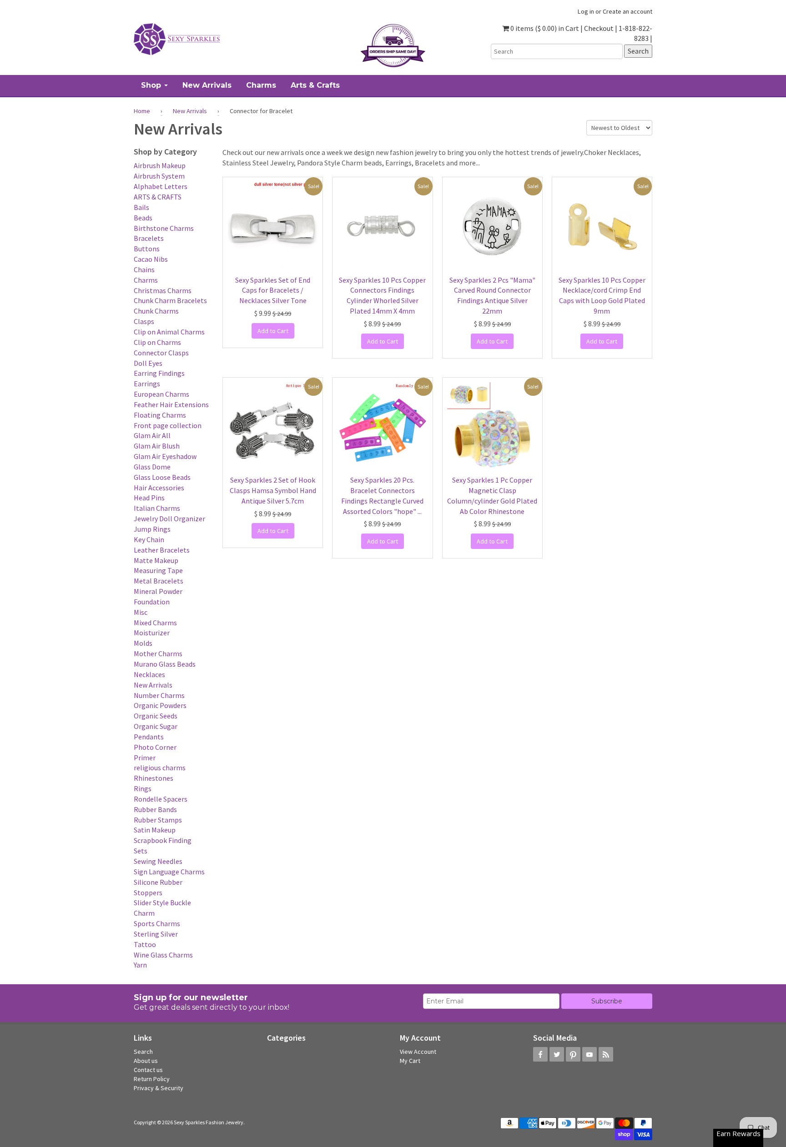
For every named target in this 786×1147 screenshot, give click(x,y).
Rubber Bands (155, 809)
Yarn (140, 964)
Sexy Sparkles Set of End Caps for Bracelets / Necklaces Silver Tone (272, 290)
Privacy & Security (158, 1088)
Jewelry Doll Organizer (169, 518)
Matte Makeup (156, 560)
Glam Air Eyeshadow (165, 456)
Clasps (144, 321)
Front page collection (168, 425)
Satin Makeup (155, 829)
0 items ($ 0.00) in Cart (544, 28)
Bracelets (149, 238)
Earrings (147, 383)
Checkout (599, 28)
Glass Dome (152, 466)
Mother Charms (158, 653)
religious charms (160, 767)
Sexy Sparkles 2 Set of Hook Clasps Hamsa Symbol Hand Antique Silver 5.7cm (273, 490)
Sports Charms (157, 923)
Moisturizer (152, 632)
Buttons (147, 248)
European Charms (161, 394)
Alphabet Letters (160, 186)
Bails (141, 207)
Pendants (149, 736)
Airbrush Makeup (160, 165)
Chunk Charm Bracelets (170, 300)
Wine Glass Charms (163, 954)
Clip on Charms (157, 342)
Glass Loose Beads (162, 477)
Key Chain (149, 539)
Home (142, 111)
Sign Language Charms (169, 871)
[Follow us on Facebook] (540, 1054)
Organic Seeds (155, 715)
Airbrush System (159, 175)
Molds (143, 643)
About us (146, 1061)
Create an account (627, 11)
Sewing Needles (158, 861)
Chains (144, 269)
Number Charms (159, 695)
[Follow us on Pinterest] (573, 1054)
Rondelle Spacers (160, 798)
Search (143, 1051)
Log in (586, 11)
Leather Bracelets (162, 549)
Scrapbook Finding (162, 840)
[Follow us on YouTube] (589, 1054)
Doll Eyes (148, 363)
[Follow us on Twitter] (556, 1054)
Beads (143, 217)
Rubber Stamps (158, 819)
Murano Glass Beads (165, 663)
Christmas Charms (162, 290)
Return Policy (152, 1079)
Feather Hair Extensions (171, 404)
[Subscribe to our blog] (606, 1054)
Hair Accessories (159, 487)
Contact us (148, 1070)
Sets (140, 850)
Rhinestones (153, 778)
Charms (146, 279)
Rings (142, 788)
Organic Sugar (155, 726)
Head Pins (149, 497)
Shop (152, 85)
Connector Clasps (161, 352)
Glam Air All (152, 435)
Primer (145, 757)
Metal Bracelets (158, 580)
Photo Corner (155, 747)
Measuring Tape (158, 570)
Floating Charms (160, 414)
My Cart (410, 1061)
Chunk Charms (156, 310)
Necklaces (149, 674)
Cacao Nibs (151, 259)
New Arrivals (190, 111)
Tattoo (145, 944)
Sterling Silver (156, 933)
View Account (418, 1051)
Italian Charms (157, 508)
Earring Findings (159, 373)
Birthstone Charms (164, 228)
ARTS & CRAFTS (157, 196)
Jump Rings (152, 529)
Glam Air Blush (157, 445)
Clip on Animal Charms (169, 331)
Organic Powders (160, 705)
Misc (140, 612)
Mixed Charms (155, 622)
